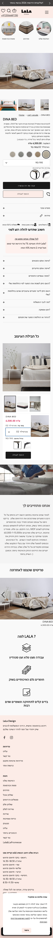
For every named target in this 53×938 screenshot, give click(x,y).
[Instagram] (11, 737)
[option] (26, 602)
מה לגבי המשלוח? (41, 302)
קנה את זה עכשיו (26, 186)
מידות (47, 216)
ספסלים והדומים (10, 800)
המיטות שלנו (9, 781)
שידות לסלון (8, 809)
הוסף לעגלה (23, 194)
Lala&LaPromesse (12, 842)
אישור (26, 930)
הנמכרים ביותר (10, 833)
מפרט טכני (45, 208)
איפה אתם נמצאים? (41, 261)
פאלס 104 (13, 154)
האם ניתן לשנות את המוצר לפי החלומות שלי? (29, 283)
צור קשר (6, 756)
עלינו (5, 751)
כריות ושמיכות (9, 819)
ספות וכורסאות (9, 785)
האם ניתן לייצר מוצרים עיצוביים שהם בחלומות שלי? (29, 293)
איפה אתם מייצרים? (41, 268)
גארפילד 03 (38, 154)
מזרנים (6, 790)
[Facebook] (4, 737)
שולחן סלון (7, 804)
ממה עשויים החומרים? (39, 276)
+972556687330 (4, 15)
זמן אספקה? (44, 310)
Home (21, 115)
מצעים (6, 823)
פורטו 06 (21, 154)
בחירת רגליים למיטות (41, 168)
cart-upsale (32, 115)
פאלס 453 (29, 154)
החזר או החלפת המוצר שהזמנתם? (34, 317)
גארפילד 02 (46, 154)
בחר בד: (40, 147)
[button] (50, 3)
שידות (6, 814)
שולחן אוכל (8, 795)
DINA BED (45, 115)
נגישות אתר (8, 766)
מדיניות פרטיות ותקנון (13, 761)
